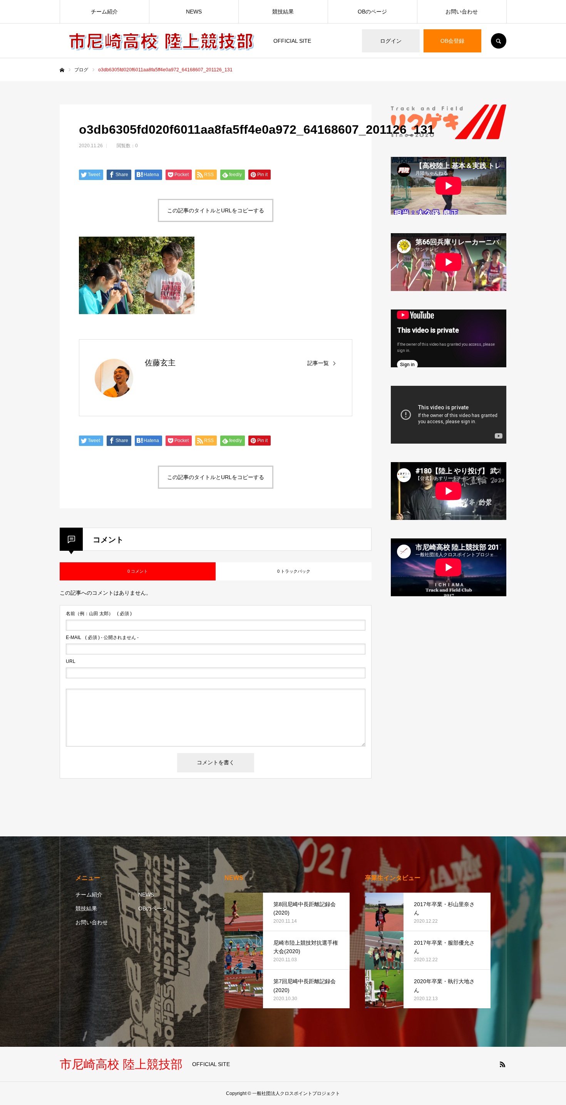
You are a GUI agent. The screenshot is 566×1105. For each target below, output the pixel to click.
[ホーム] (62, 70)
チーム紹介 (104, 11)
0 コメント (137, 571)
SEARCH (498, 41)
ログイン (391, 41)
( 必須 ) (99, 613)
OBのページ (372, 11)
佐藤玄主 (160, 362)
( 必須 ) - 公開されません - (102, 637)
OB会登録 (452, 41)
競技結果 (283, 11)
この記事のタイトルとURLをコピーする (215, 210)
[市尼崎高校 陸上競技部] (162, 40)
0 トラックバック (293, 571)
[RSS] (502, 1064)
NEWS (194, 11)
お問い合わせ (461, 11)
